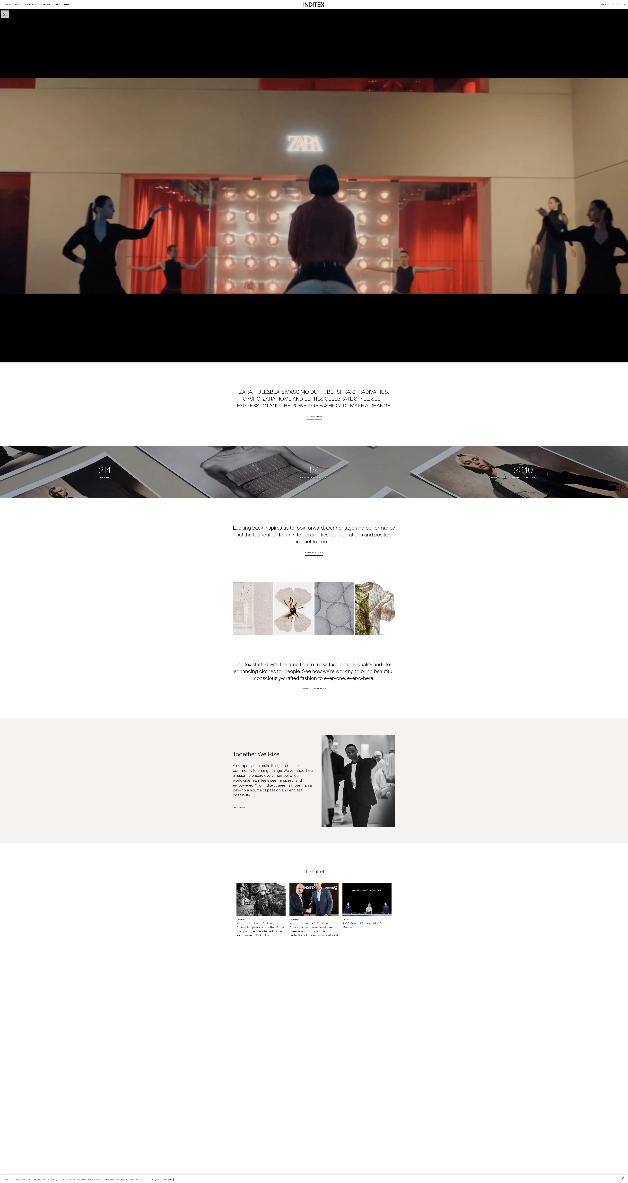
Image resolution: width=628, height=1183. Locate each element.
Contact (603, 4)
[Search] (624, 5)
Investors (45, 4)
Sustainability (30, 4)
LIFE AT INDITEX (239, 807)
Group (7, 4)
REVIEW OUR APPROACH (314, 552)
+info (171, 1179)
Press (66, 4)
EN (612, 4)
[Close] (622, 1178)
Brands (17, 4)
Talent (57, 4)
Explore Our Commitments (314, 689)
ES (617, 4)
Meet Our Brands (314, 416)
